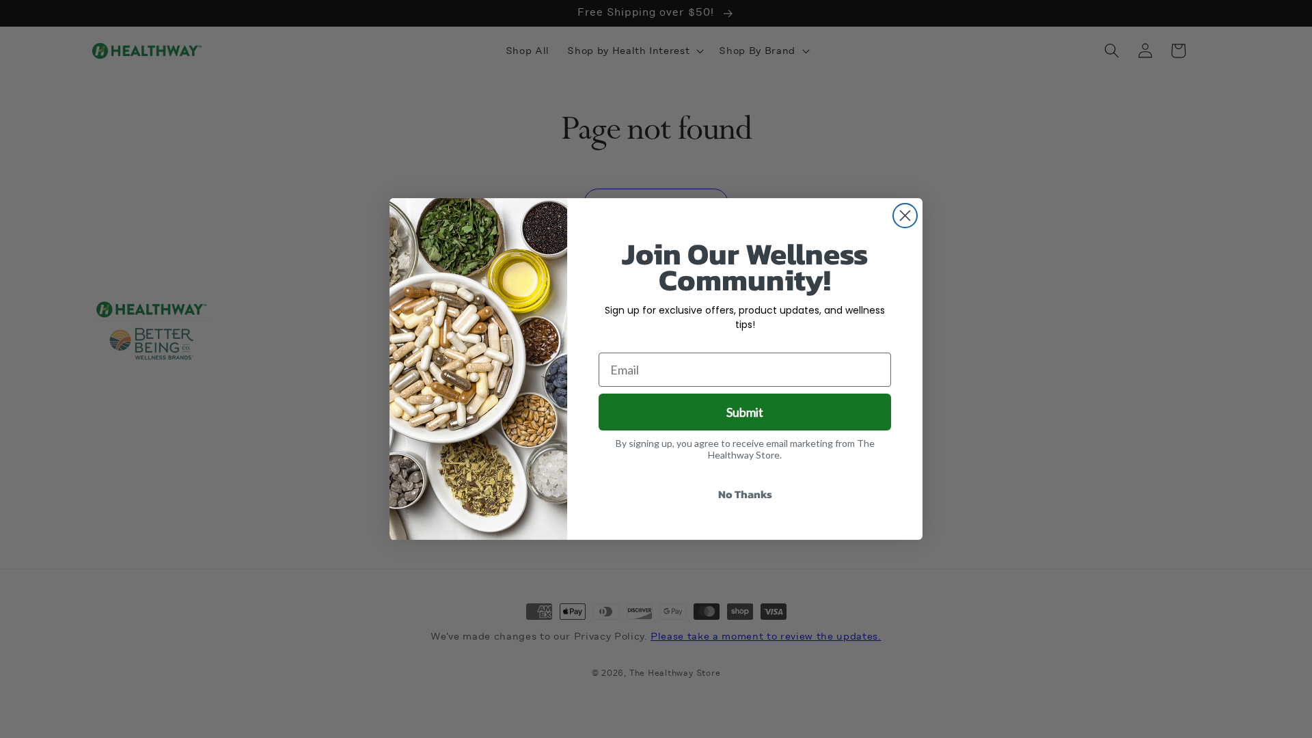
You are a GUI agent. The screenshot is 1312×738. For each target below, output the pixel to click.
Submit (744, 412)
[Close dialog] (905, 216)
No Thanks (745, 494)
